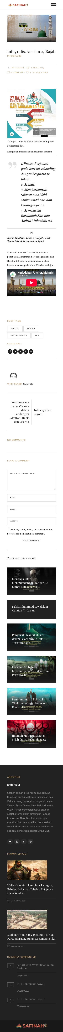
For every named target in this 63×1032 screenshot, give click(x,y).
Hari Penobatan (19, 335)
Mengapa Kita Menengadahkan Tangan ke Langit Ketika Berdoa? (30, 582)
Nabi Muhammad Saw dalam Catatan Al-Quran (30, 608)
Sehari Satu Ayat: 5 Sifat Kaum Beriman (35, 966)
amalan (31, 329)
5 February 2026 (18, 901)
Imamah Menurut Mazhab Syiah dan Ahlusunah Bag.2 (29, 737)
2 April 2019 (37, 68)
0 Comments (18, 72)
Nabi (37, 335)
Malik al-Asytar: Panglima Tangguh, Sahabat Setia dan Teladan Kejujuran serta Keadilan (30, 889)
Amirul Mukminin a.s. (37, 220)
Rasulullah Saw (32, 215)
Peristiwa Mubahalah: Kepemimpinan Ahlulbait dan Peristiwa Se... (30, 671)
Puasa (28, 163)
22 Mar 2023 (24, 991)
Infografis (14, 56)
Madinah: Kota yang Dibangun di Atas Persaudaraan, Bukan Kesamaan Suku (31, 936)
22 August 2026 (17, 946)
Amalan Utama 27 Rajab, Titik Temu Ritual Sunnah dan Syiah (29, 239)
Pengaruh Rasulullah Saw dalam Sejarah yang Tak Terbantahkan (28, 638)
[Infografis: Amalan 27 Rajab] (15, 373)
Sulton (20, 68)
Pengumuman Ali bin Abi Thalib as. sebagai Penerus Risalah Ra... (28, 703)
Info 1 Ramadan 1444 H (31, 983)
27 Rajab (15, 329)
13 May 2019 (23, 976)
